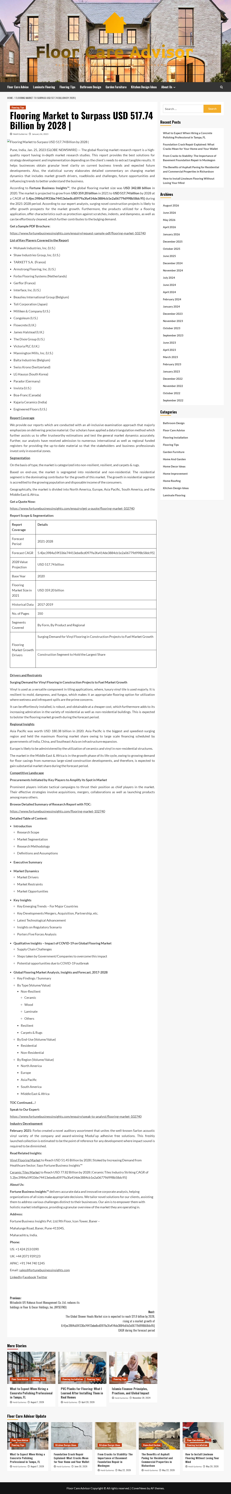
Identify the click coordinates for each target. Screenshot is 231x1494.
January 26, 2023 (40, 134)
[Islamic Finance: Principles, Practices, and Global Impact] (133, 1368)
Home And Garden (174, 459)
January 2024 (171, 306)
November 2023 (173, 321)
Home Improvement (175, 473)
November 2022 (173, 385)
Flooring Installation (72, 1379)
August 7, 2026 (37, 1402)
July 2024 (169, 277)
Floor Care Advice (18, 87)
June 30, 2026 (81, 1466)
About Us (166, 87)
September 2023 (173, 335)
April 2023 (169, 349)
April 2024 (169, 292)
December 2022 (173, 378)
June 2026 (169, 212)
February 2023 (172, 364)
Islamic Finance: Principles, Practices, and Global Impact (130, 1390)
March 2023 (170, 357)
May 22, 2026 (124, 1470)
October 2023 (171, 328)
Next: (108, 1321)
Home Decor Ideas (174, 466)
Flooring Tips (67, 87)
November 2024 (173, 270)
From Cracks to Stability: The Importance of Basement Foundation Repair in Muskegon (189, 158)
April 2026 (169, 227)
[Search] (221, 87)
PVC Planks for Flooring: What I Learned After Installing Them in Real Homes (82, 1393)
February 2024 (172, 299)
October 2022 (171, 393)
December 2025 (173, 241)
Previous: (45, 1302)
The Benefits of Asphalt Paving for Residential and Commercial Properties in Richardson (191, 169)
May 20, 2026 (212, 1466)
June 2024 (169, 284)
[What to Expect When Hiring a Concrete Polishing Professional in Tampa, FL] (31, 1368)
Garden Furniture (116, 87)
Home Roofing (172, 480)
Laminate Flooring (44, 87)
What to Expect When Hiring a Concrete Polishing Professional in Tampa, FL (31, 1393)
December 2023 (173, 313)
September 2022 (173, 400)
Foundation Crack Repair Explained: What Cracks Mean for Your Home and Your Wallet (190, 146)
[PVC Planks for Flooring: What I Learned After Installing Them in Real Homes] (82, 1368)
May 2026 (169, 219)
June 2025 (169, 256)
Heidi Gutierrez (20, 134)
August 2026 (171, 205)
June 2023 (169, 342)
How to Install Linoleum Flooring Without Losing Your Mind (188, 180)
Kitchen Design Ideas (144, 87)
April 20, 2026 (88, 1402)
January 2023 (171, 371)
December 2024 (173, 263)
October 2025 (171, 248)
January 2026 (171, 234)
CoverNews (139, 1488)
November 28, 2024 (142, 1397)
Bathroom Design (90, 87)
